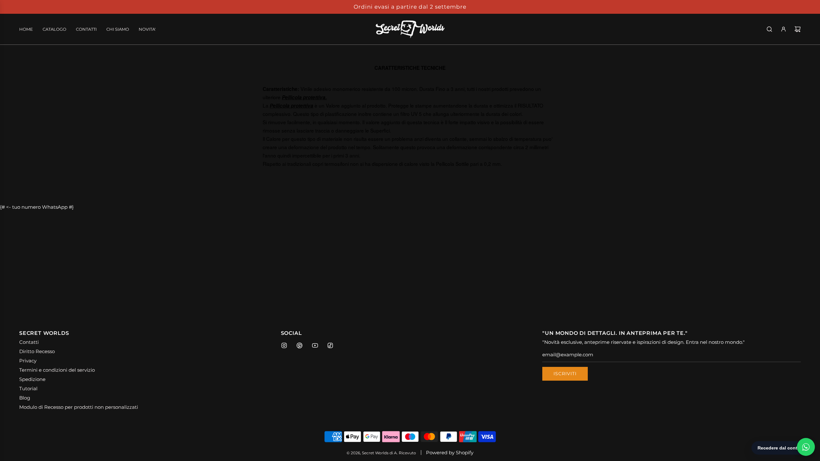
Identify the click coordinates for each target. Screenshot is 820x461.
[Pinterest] (299, 345)
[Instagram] (284, 345)
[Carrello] (798, 29)
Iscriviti (565, 373)
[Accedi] (783, 29)
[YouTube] (315, 345)
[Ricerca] (769, 29)
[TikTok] (330, 345)
